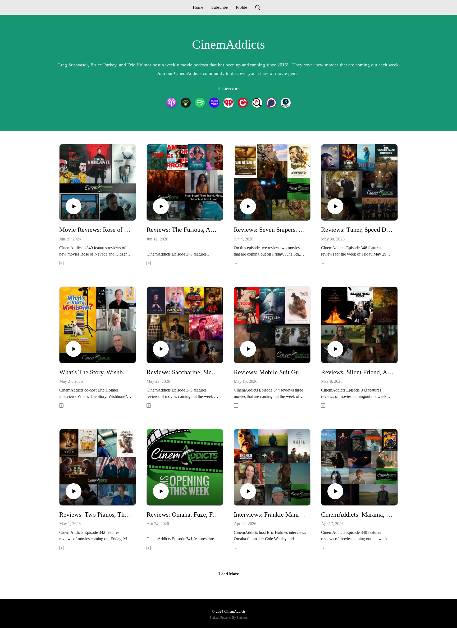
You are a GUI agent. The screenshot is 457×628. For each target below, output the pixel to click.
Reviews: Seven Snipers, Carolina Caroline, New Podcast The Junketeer (270, 229)
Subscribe (219, 7)
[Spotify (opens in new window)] (200, 103)
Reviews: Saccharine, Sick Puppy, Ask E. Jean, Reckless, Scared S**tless (183, 372)
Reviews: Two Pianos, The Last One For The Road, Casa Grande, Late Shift (95, 514)
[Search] (258, 7)
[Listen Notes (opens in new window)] (257, 103)
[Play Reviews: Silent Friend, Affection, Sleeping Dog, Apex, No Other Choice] (335, 349)
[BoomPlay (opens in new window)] (286, 103)
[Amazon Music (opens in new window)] (214, 103)
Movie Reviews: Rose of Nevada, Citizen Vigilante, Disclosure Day (95, 229)
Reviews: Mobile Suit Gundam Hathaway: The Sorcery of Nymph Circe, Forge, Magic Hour (270, 372)
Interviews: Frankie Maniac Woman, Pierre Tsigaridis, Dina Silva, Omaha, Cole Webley (270, 514)
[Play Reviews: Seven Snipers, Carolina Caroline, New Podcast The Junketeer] (248, 206)
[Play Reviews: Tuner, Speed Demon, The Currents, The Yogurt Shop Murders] (335, 206)
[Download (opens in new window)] (62, 263)
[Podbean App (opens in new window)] (186, 103)
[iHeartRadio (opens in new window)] (228, 103)
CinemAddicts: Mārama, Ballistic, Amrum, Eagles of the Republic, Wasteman (357, 514)
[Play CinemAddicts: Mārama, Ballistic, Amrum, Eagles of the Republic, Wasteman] (335, 491)
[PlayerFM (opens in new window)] (243, 103)
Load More (228, 574)
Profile (241, 7)
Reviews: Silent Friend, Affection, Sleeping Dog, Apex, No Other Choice (357, 372)
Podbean (242, 618)
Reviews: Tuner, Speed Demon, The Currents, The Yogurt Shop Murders (357, 229)
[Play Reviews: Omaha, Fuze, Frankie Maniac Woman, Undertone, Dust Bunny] (161, 491)
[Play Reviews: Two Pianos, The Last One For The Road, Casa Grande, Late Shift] (73, 491)
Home (198, 7)
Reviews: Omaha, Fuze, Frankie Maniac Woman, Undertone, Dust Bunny (183, 514)
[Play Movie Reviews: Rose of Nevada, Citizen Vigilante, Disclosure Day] (73, 206)
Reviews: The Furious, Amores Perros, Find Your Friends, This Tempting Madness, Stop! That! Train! (183, 229)
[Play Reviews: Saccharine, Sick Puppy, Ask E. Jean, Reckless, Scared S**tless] (161, 349)
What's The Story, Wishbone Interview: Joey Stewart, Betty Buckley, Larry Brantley (95, 372)
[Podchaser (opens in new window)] (271, 103)
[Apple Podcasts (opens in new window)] (171, 103)
